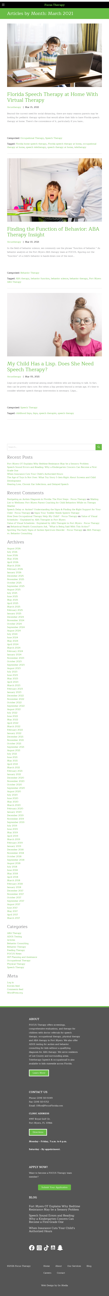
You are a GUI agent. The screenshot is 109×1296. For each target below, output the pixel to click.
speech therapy (66, 413)
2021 (36, 107)
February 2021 (15, 771)
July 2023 (12, 672)
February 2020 (15, 808)
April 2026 (12, 562)
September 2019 (15, 822)
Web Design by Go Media (54, 1285)
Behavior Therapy (29, 273)
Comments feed (15, 989)
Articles (11, 940)
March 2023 (13, 685)
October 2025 (14, 583)
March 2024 (13, 648)
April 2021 (12, 764)
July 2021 (12, 754)
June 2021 (12, 757)
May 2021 (12, 761)
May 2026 (12, 559)
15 (31, 107)
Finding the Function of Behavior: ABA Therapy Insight (53, 232)
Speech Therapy (53, 138)
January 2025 (14, 613)
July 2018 (12, 867)
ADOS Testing (14, 936)
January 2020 (14, 812)
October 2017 (14, 897)
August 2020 (14, 791)
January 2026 (14, 572)
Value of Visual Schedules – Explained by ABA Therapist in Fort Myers (52, 518)
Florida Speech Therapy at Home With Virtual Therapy (52, 97)
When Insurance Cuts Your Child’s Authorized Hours (35, 474)
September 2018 (15, 860)
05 (31, 376)
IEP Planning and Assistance (22, 957)
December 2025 (15, 576)
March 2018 (13, 880)
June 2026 (12, 555)
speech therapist (47, 413)
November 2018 (15, 853)
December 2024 (15, 617)
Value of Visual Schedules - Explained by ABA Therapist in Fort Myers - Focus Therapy (53, 523)
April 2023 (12, 682)
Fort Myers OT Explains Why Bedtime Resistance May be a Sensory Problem (48, 464)
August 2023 (14, 668)
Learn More (39, 1073)
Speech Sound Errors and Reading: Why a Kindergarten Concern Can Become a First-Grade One (52, 468)
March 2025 (13, 607)
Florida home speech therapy (31, 144)
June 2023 (12, 675)
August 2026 (14, 548)
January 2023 (14, 692)
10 (31, 242)
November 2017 (15, 894)
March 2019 (13, 839)
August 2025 (14, 589)
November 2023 (15, 658)
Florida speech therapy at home (64, 144)
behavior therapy (79, 278)
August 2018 (13, 863)
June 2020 (12, 798)
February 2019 (15, 843)
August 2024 (14, 631)
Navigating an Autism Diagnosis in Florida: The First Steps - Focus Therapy (46, 499)
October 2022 (14, 702)
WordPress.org (15, 993)
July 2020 (12, 795)
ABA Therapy (14, 933)
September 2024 (16, 627)
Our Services (74, 1266)
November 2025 (15, 579)
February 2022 (15, 730)
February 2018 (15, 884)
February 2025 (15, 610)
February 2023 (15, 689)
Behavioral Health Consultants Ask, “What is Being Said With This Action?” (50, 526)
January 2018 (14, 887)
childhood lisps (24, 413)
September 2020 (16, 788)
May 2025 (12, 600)
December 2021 (15, 737)
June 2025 (12, 596)
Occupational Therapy (32, 138)
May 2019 (12, 832)
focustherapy (14, 107)
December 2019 (15, 815)
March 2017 (13, 918)
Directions (38, 1132)
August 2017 (13, 904)
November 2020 (15, 781)
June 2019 (12, 829)
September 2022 (16, 706)
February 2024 (15, 651)
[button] (54, 1187)
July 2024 (12, 634)
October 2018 (14, 856)
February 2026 (15, 569)
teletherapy (80, 147)
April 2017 (12, 915)
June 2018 (12, 870)
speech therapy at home (60, 147)
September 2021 (15, 747)
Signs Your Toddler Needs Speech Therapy (56, 513)
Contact (61, 1273)
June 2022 (12, 716)
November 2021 (15, 740)
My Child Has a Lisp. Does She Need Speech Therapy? (50, 367)
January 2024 (14, 654)
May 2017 (12, 911)
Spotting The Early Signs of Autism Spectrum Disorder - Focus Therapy (44, 530)
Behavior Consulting (18, 943)
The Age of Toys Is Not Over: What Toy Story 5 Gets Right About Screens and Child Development (51, 479)
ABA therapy (22, 278)
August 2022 (14, 709)
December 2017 (15, 891)
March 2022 (13, 726)
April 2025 (12, 603)
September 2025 (16, 586)
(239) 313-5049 (45, 1098)
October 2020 (14, 784)
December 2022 (15, 696)
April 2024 (12, 644)
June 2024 (12, 637)
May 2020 (12, 802)
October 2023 (14, 661)
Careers (47, 1273)
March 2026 (13, 566)
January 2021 (14, 774)
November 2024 (15, 620)
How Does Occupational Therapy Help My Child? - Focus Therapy (42, 516)
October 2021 (14, 743)
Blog (89, 1266)
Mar (27, 107)
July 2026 (12, 552)
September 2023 (16, 665)
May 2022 (12, 719)
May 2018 (12, 873)
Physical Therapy (16, 964)
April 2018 (12, 877)
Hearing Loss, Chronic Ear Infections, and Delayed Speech (38, 484)
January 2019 (14, 846)
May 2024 (12, 641)
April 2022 (12, 723)
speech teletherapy (36, 147)
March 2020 (14, 805)
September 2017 (15, 901)
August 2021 (13, 750)
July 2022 (12, 713)
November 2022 (15, 699)
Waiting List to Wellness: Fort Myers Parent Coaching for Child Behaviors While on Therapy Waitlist (52, 502)
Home (46, 1266)
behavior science (59, 278)
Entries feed (13, 986)
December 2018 (15, 850)
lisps (35, 413)
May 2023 (12, 678)
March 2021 (13, 767)
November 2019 (15, 819)
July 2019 (12, 826)
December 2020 (15, 778)
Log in (10, 982)
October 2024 (14, 624)
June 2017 (12, 908)
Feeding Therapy (16, 950)
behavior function (40, 278)
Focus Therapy (54, 5)
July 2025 (12, 593)
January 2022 (14, 733)
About (58, 1266)
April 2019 (12, 836)
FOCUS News (14, 954)
